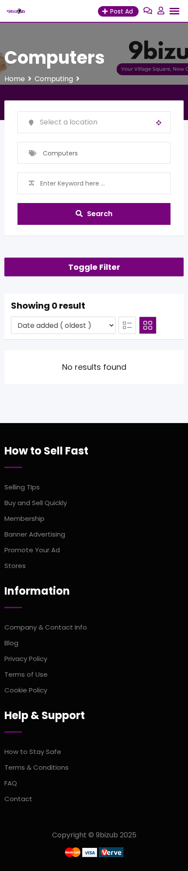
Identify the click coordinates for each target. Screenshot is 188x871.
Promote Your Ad (32, 549)
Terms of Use (26, 674)
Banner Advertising (34, 534)
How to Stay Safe (32, 751)
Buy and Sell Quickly (35, 502)
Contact (18, 798)
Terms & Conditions (36, 767)
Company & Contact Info (45, 627)
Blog (11, 642)
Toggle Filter (94, 267)
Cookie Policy (25, 690)
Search (99, 214)
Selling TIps (22, 487)
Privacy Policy (25, 658)
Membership (24, 518)
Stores (15, 565)
